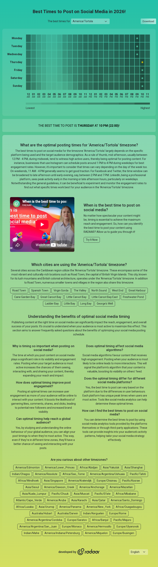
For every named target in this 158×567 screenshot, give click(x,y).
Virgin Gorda (61, 290)
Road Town (19, 290)
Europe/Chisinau (107, 480)
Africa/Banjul (100, 519)
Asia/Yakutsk (111, 467)
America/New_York (99, 506)
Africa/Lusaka (25, 506)
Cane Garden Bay (24, 297)
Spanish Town (39, 290)
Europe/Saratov (77, 519)
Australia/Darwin (67, 513)
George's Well (105, 303)
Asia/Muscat (81, 493)
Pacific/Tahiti (138, 474)
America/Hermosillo (99, 526)
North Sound (99, 290)
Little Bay (69, 303)
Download (148, 21)
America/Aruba (56, 500)
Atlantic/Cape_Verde (29, 500)
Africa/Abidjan (89, 467)
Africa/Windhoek (28, 480)
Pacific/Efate (103, 493)
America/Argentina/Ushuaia (107, 474)
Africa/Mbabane (126, 493)
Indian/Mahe (31, 533)
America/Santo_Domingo (126, 500)
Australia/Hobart (42, 513)
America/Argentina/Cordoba (44, 519)
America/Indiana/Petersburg (62, 533)
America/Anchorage (91, 487)
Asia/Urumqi (46, 506)
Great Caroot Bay (50, 297)
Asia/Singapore (53, 480)
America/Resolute (46, 474)
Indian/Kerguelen (93, 513)
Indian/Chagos (21, 474)
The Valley (80, 290)
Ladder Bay (52, 303)
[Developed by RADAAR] (79, 551)
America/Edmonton (27, 467)
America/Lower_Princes (60, 467)
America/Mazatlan (121, 487)
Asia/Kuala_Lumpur (34, 493)
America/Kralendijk (80, 480)
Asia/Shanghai (133, 467)
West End (117, 290)
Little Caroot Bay (76, 297)
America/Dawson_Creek (59, 487)
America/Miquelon (96, 533)
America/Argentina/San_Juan (38, 526)
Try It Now (92, 239)
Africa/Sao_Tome (74, 474)
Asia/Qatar (99, 500)
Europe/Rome (117, 513)
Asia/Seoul (32, 487)
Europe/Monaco (72, 526)
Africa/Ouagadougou (129, 506)
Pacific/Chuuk (60, 493)
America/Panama (70, 506)
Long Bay (86, 303)
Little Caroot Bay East (105, 297)
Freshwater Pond (133, 297)
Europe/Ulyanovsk (128, 526)
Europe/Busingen (123, 533)
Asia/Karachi (79, 500)
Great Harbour (137, 290)
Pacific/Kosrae (131, 480)
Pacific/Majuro (122, 519)
